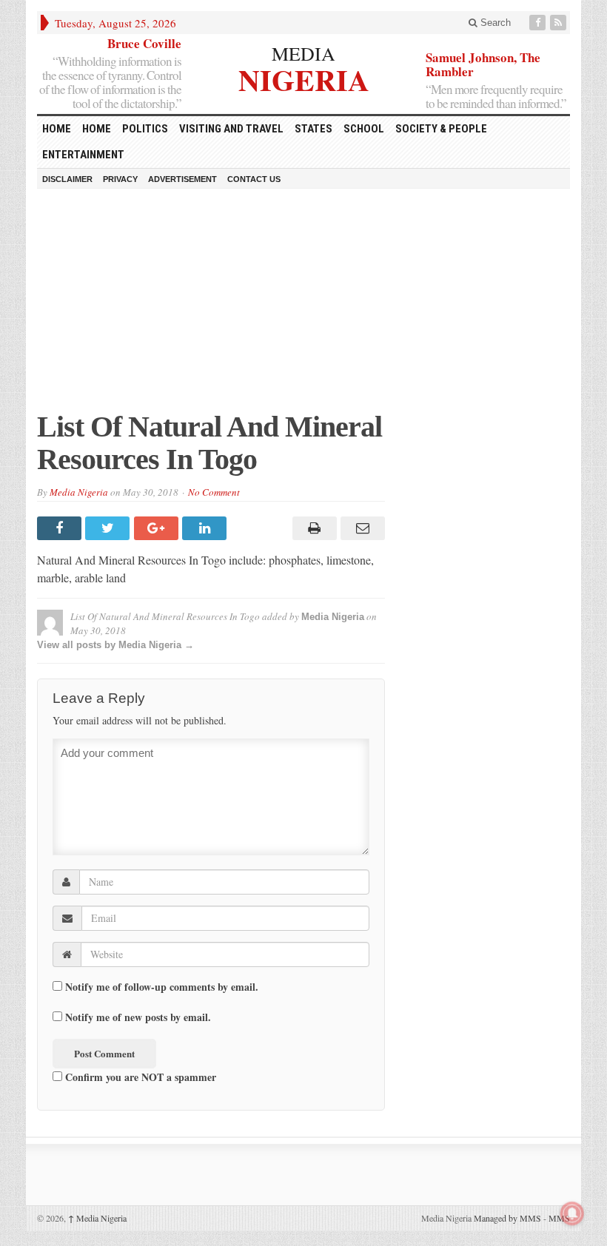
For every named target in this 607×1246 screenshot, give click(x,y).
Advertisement (182, 179)
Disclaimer (67, 179)
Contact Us (254, 179)
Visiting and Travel (231, 128)
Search (494, 22)
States (313, 128)
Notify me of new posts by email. (138, 1017)
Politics (145, 128)
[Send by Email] (361, 528)
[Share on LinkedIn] (206, 528)
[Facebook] (539, 22)
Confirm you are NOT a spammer (139, 1076)
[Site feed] (559, 22)
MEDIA (303, 53)
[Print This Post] (312, 528)
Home (96, 128)
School (363, 128)
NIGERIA (303, 78)
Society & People (441, 128)
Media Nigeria (79, 492)
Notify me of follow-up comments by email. (161, 987)
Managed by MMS (507, 1218)
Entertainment (83, 154)
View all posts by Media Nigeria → (115, 644)
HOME (56, 128)
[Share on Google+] (158, 528)
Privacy (120, 179)
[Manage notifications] (572, 1213)
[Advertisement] (303, 307)
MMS (559, 1218)
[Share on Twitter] (109, 528)
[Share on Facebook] (61, 528)
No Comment (214, 492)
